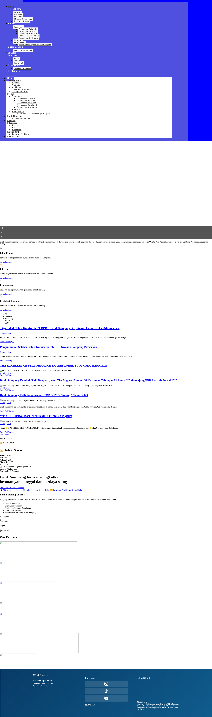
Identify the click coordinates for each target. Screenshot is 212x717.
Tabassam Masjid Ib (28, 34)
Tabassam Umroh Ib (28, 31)
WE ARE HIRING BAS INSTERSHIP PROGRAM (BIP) (36, 416)
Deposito (18, 40)
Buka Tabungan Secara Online (36, 490)
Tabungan (18, 27)
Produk (11, 23)
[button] (106, 228)
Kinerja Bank (14, 65)
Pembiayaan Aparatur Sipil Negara (35, 45)
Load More (4, 434)
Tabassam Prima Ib (28, 29)
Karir (16, 61)
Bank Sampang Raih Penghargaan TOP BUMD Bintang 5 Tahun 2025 (44, 395)
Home (11, 6)
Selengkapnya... (6, 262)
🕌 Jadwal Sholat (7, 443)
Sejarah (17, 12)
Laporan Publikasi (22, 69)
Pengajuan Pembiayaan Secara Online (66, 490)
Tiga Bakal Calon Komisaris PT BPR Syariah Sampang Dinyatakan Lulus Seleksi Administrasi (59, 328)
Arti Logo (18, 17)
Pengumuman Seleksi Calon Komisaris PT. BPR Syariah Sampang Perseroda (48, 347)
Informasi (13, 55)
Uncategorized (5, 333)
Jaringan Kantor (21, 21)
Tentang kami (14, 9)
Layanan (12, 53)
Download (18, 63)
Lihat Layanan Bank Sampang (12, 488)
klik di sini (140, 709)
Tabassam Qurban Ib (28, 38)
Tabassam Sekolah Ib (29, 36)
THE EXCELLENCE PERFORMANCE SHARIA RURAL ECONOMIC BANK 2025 (53, 365)
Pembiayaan (19, 42)
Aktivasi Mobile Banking (11, 490)
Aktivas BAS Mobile (23, 50)
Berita (17, 58)
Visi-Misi (18, 14)
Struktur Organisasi (23, 19)
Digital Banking (15, 47)
